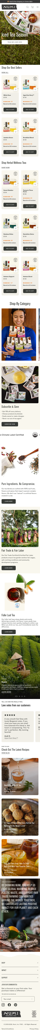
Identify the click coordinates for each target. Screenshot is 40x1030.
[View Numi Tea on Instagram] (3, 1004)
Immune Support (8, 276)
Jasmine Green (8, 137)
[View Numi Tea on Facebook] (9, 1004)
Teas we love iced (18, 42)
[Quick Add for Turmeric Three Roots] (35, 184)
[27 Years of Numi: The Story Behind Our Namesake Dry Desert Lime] (20, 817)
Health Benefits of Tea (12, 785)
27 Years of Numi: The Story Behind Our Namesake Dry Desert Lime (19, 824)
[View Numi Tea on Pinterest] (15, 1004)
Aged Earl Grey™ (28, 95)
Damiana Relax (8, 234)
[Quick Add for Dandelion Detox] (35, 228)
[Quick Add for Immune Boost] (35, 270)
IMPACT (4, 970)
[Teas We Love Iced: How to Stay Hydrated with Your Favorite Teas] (20, 857)
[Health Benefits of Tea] (20, 776)
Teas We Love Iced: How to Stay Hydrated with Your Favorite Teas (17, 865)
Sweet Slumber (8, 190)
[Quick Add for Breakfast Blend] (35, 131)
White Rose (7, 95)
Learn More (9, 502)
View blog (6, 753)
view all (5, 72)
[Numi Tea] (9, 7)
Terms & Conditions (8, 1029)
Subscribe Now (10, 424)
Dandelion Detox (28, 234)
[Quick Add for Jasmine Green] (15, 131)
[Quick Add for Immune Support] (15, 270)
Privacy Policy (34, 1029)
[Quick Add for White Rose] (15, 89)
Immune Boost (27, 276)
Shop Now (6, 167)
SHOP (3, 963)
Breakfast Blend (28, 137)
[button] (27, 7)
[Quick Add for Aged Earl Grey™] (35, 89)
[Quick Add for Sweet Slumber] (15, 184)
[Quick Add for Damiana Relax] (15, 228)
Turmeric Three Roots (28, 191)
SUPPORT (4, 978)
